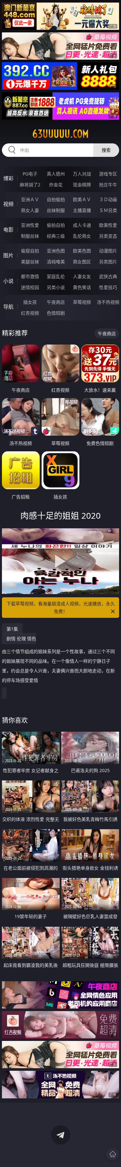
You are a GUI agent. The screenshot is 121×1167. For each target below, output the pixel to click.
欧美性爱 (108, 225)
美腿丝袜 (30, 262)
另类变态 (108, 236)
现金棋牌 (82, 185)
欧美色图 (82, 251)
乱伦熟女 (82, 236)
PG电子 (30, 174)
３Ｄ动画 (108, 199)
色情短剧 (56, 313)
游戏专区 (108, 174)
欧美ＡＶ (82, 199)
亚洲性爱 (30, 225)
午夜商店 (56, 302)
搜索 (106, 150)
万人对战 (82, 174)
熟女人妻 (30, 210)
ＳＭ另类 (108, 210)
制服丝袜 (30, 236)
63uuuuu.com (60, 133)
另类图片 (108, 262)
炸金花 (56, 185)
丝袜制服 (56, 210)
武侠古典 (108, 276)
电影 (8, 229)
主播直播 (82, 210)
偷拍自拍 (56, 225)
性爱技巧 (108, 287)
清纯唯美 (56, 262)
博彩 (8, 178)
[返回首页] (112, 1154)
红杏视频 (30, 313)
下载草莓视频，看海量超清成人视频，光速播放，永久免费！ (60, 607)
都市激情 (30, 276)
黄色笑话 (82, 287)
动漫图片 (108, 251)
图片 (8, 255)
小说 (8, 281)
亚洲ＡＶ (30, 199)
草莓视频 (82, 302)
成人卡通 (82, 225)
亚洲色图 (56, 251)
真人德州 (56, 174)
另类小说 (56, 287)
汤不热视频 (108, 302)
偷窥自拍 (30, 251)
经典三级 (56, 236)
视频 (8, 204)
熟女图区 (82, 262)
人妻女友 (82, 276)
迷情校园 (30, 287)
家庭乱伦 (56, 276)
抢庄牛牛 (108, 185)
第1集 (12, 629)
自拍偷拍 (56, 199)
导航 (8, 306)
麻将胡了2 (30, 185)
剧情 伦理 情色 (58, 659)
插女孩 (30, 302)
